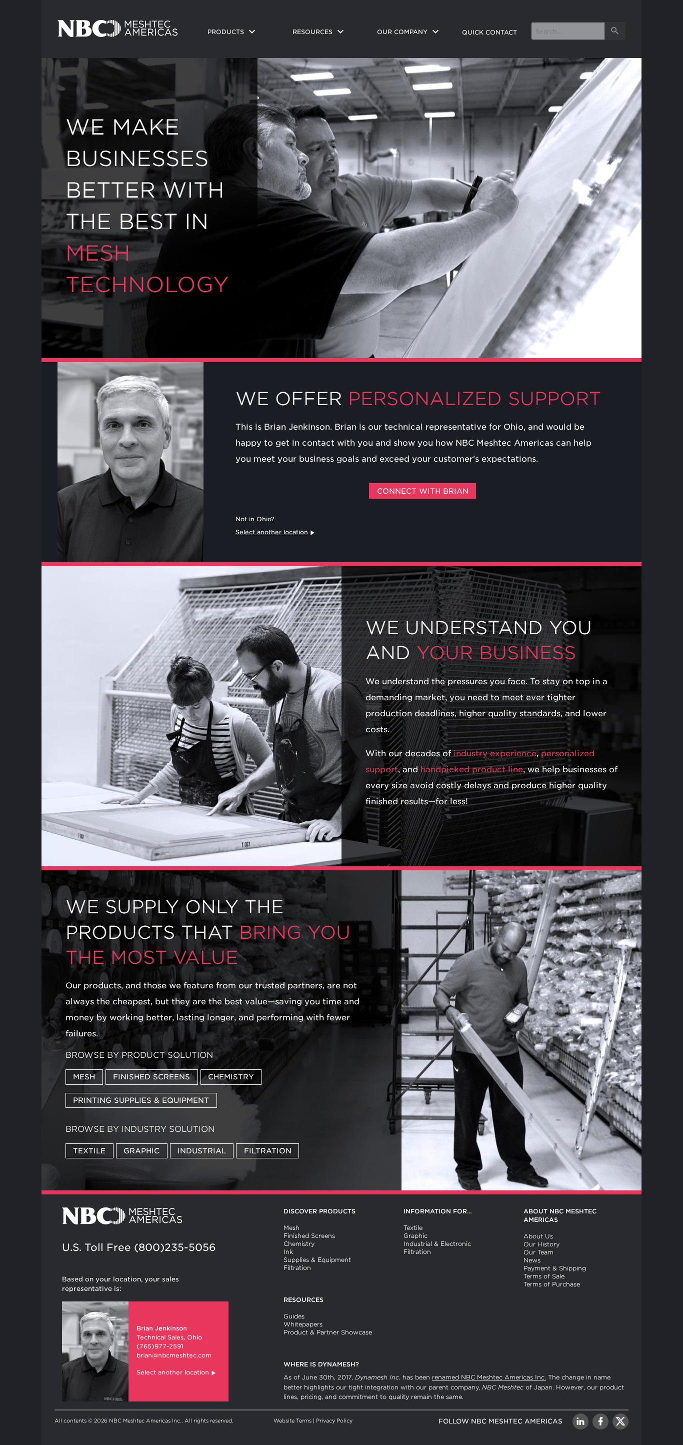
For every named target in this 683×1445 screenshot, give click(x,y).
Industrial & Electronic (437, 1243)
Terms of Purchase (552, 1284)
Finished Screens (309, 1235)
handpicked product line (471, 769)
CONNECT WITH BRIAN (422, 491)
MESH (84, 1076)
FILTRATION (268, 1150)
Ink (288, 1251)
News (532, 1260)
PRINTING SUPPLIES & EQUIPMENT (141, 1100)
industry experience (495, 753)
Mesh (292, 1227)
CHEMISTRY (231, 1076)
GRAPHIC (142, 1150)
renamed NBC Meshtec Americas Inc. (489, 1377)
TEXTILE (89, 1150)
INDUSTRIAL (202, 1150)
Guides (294, 1316)
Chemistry (299, 1243)
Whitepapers (303, 1324)
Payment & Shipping (555, 1268)
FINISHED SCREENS (151, 1076)
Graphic (416, 1235)
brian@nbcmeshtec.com (174, 1355)
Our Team (539, 1252)
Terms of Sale (544, 1276)
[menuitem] (242, 32)
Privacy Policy (334, 1420)
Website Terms (293, 1420)
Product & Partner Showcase (328, 1332)
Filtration (297, 1267)
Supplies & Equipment (317, 1259)
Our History (542, 1244)
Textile (413, 1227)
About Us (538, 1236)
